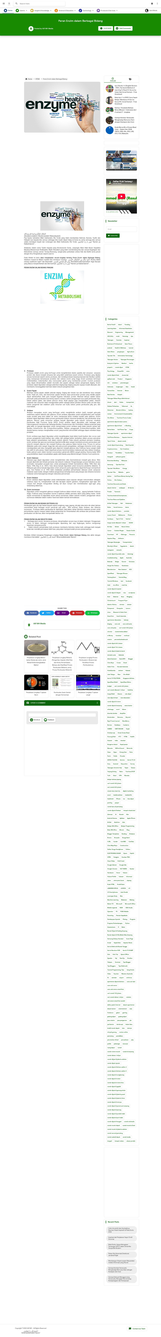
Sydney (130, 410)
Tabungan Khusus (122, 573)
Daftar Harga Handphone (115, 849)
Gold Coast (120, 861)
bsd (122, 581)
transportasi (130, 402)
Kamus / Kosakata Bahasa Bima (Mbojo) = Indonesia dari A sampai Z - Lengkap (125, 110)
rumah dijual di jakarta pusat (116, 1094)
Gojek (128, 729)
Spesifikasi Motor (125, 682)
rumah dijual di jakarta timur (116, 1098)
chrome (109, 631)
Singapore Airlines (128, 678)
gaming (124, 1012)
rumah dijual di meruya (114, 1102)
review (109, 414)
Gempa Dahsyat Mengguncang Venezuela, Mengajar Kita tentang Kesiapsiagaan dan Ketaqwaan (119, 1279)
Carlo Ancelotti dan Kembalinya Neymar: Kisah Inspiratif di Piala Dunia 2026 (121, 1230)
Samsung (110, 464)
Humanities (110, 390)
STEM (127, 367)
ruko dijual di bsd (112, 698)
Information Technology (125, 355)
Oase (109, 752)
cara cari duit (131, 981)
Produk (109, 491)
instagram (110, 550)
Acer (108, 596)
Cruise (119, 663)
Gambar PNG (126, 857)
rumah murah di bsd (129, 1125)
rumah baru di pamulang (114, 806)
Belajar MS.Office (112, 826)
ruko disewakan (125, 698)
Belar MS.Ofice (112, 830)
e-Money (110, 635)
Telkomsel (125, 406)
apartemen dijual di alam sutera (117, 421)
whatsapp (110, 709)
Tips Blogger (127, 962)
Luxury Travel (111, 515)
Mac (121, 896)
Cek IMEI (123, 841)
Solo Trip (115, 954)
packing (109, 803)
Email (125, 663)
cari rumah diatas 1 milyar (115, 997)
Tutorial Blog (122, 577)
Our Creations (124, 449)
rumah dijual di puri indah (115, 1117)
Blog (128, 830)
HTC (119, 736)
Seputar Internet (127, 437)
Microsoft (119, 904)
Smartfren (110, 616)
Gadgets (116, 857)
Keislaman (129, 503)
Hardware (110, 873)
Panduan (110, 453)
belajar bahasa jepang (114, 779)
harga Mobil (111, 694)
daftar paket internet (113, 1005)
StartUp (122, 958)
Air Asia (109, 527)
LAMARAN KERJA (112, 888)
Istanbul (122, 740)
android (109, 348)
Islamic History (112, 604)
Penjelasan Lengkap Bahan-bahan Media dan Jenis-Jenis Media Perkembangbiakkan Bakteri (36, 661)
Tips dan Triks (111, 472)
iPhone (118, 799)
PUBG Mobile (124, 911)
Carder (115, 841)
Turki (108, 775)
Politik (115, 756)
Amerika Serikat (112, 713)
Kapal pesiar (124, 744)
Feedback (49, 720)
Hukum (125, 873)
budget (109, 686)
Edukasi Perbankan (113, 406)
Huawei (109, 740)
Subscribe (114, 236)
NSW (121, 907)
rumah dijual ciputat (113, 1063)
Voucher (116, 974)
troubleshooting (112, 558)
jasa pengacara (122, 1020)
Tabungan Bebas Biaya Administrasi (118, 398)
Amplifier (123, 713)
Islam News (110, 352)
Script (109, 943)
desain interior (111, 488)
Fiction (109, 480)
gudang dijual (122, 1016)
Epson (125, 853)
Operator (110, 911)
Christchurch (111, 600)
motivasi (126, 635)
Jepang (129, 880)
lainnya (129, 1028)
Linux (109, 612)
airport (121, 977)
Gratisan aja (111, 733)
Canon (109, 530)
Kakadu (128, 670)
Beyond (128, 717)
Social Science (118, 507)
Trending (127, 324)
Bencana (120, 717)
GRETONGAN (119, 729)
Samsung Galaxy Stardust (115, 939)
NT (117, 534)
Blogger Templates (113, 834)
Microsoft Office (130, 904)
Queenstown (111, 927)
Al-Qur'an (131, 488)
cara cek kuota (127, 624)
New (119, 674)
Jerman (121, 604)
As (131, 406)
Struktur (129, 958)
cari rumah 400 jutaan (126, 628)
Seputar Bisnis (127, 943)
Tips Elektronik (122, 966)
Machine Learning (112, 900)
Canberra (126, 725)
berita (131, 363)
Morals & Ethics (121, 410)
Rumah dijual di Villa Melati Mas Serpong (119, 935)
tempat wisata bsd (129, 810)
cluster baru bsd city (113, 791)
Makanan (124, 900)
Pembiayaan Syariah (113, 919)
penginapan (120, 352)
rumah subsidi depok (113, 1137)
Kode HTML (110, 884)
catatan (128, 997)
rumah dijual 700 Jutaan (114, 647)
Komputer (120, 608)
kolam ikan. (129, 1024)
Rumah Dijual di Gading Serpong (117, 931)
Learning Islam (111, 328)
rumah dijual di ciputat (114, 589)
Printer (130, 515)
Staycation (124, 764)
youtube (126, 511)
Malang (132, 900)
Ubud (114, 775)
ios (124, 799)
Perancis (132, 534)
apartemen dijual (126, 433)
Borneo (109, 725)
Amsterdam (111, 717)
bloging (109, 624)
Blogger (130, 659)
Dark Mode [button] (153, 10)
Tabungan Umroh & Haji (114, 768)
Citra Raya (110, 663)
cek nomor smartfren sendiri (116, 1001)
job (130, 1020)
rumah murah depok (113, 1125)
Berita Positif (111, 324)
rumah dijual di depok (113, 593)
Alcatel (121, 814)
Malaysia (124, 460)
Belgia (117, 561)
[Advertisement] (80, 54)
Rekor (123, 927)
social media (127, 1137)
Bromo (109, 837)
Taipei (126, 768)
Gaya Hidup (111, 861)
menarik (118, 550)
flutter (121, 402)
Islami (120, 324)
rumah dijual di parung (114, 1110)
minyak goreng (112, 1032)
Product (120, 379)
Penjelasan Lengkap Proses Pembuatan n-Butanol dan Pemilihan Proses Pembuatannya (88, 661)
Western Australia (127, 974)
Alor (127, 814)
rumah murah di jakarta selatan (117, 1129)
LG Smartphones (112, 892)
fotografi (110, 457)
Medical (124, 363)
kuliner (109, 476)
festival (128, 519)
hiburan (119, 694)
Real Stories (111, 394)
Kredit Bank (120, 884)
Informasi (129, 876)
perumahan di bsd (112, 1040)
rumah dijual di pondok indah (116, 1114)
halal (108, 585)
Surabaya (110, 519)
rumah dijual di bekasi (114, 810)
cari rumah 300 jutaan (114, 783)
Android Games (112, 818)
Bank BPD (122, 659)
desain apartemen (128, 1005)
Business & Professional (114, 344)
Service (122, 760)
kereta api (120, 1024)
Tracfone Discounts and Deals (116, 484)
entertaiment (123, 1009)
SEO (130, 569)
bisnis (127, 507)
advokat (114, 977)
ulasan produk (130, 1141)
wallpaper (122, 488)
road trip (124, 585)
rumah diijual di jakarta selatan (116, 1059)
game (128, 472)
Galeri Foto (110, 666)
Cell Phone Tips (122, 429)
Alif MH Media (39, 623)
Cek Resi (131, 841)
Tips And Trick (120, 464)
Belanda (109, 561)
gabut (118, 1012)
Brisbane (132, 834)
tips (132, 336)
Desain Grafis (130, 530)
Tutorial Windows (112, 581)
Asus (122, 596)
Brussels (116, 837)
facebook (129, 581)
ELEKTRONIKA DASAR (114, 853)
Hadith (132, 736)
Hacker (132, 869)
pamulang (110, 1036)
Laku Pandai (124, 892)
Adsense (115, 596)
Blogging (129, 596)
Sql (116, 958)
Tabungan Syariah (112, 433)
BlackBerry (125, 721)
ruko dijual (128, 694)
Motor (127, 390)
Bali (121, 503)
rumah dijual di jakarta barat (116, 651)
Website (120, 472)
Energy (125, 468)
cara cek (117, 624)
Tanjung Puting (111, 771)
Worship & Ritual (112, 546)
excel (109, 795)
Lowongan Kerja (112, 896)
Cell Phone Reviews (113, 437)
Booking (124, 834)
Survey (132, 764)
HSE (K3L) (110, 336)
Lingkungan (119, 387)
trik (108, 383)
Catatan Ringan (119, 530)
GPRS (109, 857)
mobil (117, 336)
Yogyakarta (123, 546)
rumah (120, 1047)
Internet (119, 390)
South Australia (121, 616)
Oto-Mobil (126, 674)
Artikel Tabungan (112, 503)
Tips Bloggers (111, 966)
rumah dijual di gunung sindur (116, 1090)
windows (115, 383)
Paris (131, 752)
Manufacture (111, 569)
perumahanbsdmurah (121, 639)
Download (110, 534)
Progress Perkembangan (114, 923)
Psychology (110, 371)
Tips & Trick (119, 519)
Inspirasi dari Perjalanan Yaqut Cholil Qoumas (120, 1238)
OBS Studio (129, 907)
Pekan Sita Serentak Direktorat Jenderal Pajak (118, 1254)
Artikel (109, 822)
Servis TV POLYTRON (113, 678)
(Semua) (109, 814)
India (116, 740)
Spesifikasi (110, 573)
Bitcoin (121, 830)
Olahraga (124, 534)
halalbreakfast (117, 795)
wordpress (131, 593)
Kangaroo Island (112, 744)
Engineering (119, 332)
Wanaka (126, 775)
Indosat (121, 876)
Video (109, 974)
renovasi (125, 1044)
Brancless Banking (113, 460)
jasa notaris (111, 1020)
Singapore (128, 379)
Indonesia (110, 387)
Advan (124, 709)
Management (129, 332)
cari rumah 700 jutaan (114, 993)
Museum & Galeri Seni (120, 612)
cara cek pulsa (111, 628)
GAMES (109, 729)
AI (115, 814)
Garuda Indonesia (122, 666)
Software (121, 538)
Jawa (109, 880)
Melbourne (121, 515)
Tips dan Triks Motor (113, 468)
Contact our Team (137, 1328)
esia (131, 1009)
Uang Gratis (130, 970)
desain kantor (111, 1009)
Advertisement (112, 659)
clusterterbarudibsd (121, 631)
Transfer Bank (129, 453)
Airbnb (117, 527)
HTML (125, 736)
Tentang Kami (111, 577)
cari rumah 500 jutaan (114, 787)
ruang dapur (111, 1047)
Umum (109, 402)
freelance (110, 1012)
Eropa (131, 429)
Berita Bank (111, 429)
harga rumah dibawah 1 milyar (116, 523)
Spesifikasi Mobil (112, 682)
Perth (109, 756)
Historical (110, 410)
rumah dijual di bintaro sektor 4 (117, 1067)
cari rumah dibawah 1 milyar (116, 690)
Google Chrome (112, 869)
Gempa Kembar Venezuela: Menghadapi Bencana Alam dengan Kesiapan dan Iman (124, 120)
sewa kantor (128, 705)
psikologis (117, 1044)
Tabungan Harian (112, 359)
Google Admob (112, 865)
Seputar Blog (111, 538)
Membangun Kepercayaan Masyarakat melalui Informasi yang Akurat (121, 1262)
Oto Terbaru (118, 480)
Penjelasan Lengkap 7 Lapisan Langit (88, 694)
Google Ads (122, 865)
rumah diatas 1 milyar (114, 1055)
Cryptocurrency (112, 449)
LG (129, 888)
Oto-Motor (110, 418)
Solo (108, 954)
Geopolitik (120, 371)
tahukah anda (111, 655)
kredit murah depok (113, 1028)
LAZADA (123, 888)
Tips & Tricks (111, 441)
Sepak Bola (117, 943)
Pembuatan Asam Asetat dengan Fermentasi (62, 694)
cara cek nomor (112, 985)
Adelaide (121, 655)
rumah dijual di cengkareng (115, 1075)
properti (109, 367)
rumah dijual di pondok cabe (116, 554)
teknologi (130, 554)
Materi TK (110, 904)
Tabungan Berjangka (113, 542)
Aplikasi (122, 818)
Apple (121, 558)
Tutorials (118, 340)
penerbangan (124, 383)
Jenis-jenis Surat (118, 880)
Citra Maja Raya (112, 845)
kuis (123, 1028)
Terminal (117, 962)
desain (132, 546)
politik (109, 1044)
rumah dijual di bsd (113, 375)
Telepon (109, 962)
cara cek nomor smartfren (115, 989)
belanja (126, 620)
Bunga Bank (126, 837)
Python (127, 923)
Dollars (128, 849)
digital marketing (128, 791)
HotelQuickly (111, 670)
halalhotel (110, 799)
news (128, 371)
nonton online (123, 1032)
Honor (118, 873)
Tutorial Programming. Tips (115, 970)
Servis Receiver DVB (113, 950)
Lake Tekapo (111, 674)
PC (117, 911)
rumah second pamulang (115, 1133)
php (132, 1040)
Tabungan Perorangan (127, 359)
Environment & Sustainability (123, 414)
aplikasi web (111, 379)
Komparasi (110, 608)
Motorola (129, 748)
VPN (120, 775)
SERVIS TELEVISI (112, 760)
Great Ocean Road (123, 733)
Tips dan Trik (111, 355)
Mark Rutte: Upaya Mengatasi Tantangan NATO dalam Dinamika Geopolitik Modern (119, 1246)
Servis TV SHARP (128, 950)
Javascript (125, 375)
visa (124, 593)
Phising (125, 919)
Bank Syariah (130, 445)
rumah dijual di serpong (114, 705)
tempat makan (119, 1141)
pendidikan (119, 1036)
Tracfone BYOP (130, 771)
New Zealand (122, 569)
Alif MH (29, 1328)
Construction (124, 845)
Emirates (131, 561)
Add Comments (125, 28)
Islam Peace (128, 344)
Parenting (110, 915)
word (117, 709)
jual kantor (110, 1024)
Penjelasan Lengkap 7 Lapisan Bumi (36, 694)
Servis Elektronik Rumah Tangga (117, 946)
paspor (117, 803)
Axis (123, 822)
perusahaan (124, 1040)
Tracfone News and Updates (116, 499)
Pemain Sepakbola (121, 915)
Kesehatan (125, 565)
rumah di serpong (128, 1051)
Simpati (119, 394)
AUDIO (131, 523)
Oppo (115, 752)
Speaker (109, 958)
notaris (109, 639)
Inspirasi (126, 340)
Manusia (110, 748)
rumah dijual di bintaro (114, 511)
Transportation (127, 542)
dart (115, 402)
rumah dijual (119, 367)
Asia (127, 387)
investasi (118, 635)
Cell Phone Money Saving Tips (123, 476)
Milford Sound (119, 748)
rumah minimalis (129, 1121)
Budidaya (117, 725)
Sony (108, 764)
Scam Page (129, 939)
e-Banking (128, 425)
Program (132, 919)
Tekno (121, 771)
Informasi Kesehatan (125, 328)
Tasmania (117, 491)
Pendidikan (118, 453)
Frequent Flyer (122, 600)
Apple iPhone (131, 818)
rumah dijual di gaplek (114, 1086)
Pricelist (122, 756)
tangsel (109, 1141)
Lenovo (128, 608)
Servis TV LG (131, 760)
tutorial (131, 348)
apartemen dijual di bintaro (115, 981)
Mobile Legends (112, 907)
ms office (116, 585)
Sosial (133, 387)
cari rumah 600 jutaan (121, 686)
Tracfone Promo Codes (124, 418)
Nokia (109, 507)
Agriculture (130, 352)
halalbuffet (128, 795)
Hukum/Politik (111, 876)
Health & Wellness (120, 348)
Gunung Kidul (111, 736)
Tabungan (110, 340)
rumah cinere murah (113, 1051)
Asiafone (117, 822)
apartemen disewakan (114, 620)
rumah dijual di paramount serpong (118, 1106)
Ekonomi (110, 332)
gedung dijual (111, 1016)
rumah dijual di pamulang (115, 445)
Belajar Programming (127, 826)
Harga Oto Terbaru (113, 565)
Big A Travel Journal (113, 721)
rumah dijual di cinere (114, 701)
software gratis (120, 457)
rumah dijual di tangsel (114, 1121)
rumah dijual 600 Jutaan (114, 643)
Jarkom (120, 670)
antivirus (129, 977)
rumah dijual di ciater (113, 1079)
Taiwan (133, 768)
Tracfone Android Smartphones (117, 495)
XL (108, 977)
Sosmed (115, 764)
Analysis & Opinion (113, 363)
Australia (129, 558)
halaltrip (130, 690)
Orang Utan (123, 752)
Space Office (125, 954)
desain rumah (122, 441)
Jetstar (129, 604)
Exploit (132, 853)
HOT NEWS (123, 869)
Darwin (124, 561)
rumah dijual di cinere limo (115, 1082)
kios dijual (131, 799)
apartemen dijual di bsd (114, 425)
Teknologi (125, 336)
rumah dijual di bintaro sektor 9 (117, 1071)
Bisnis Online (126, 527)
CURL (109, 841)
